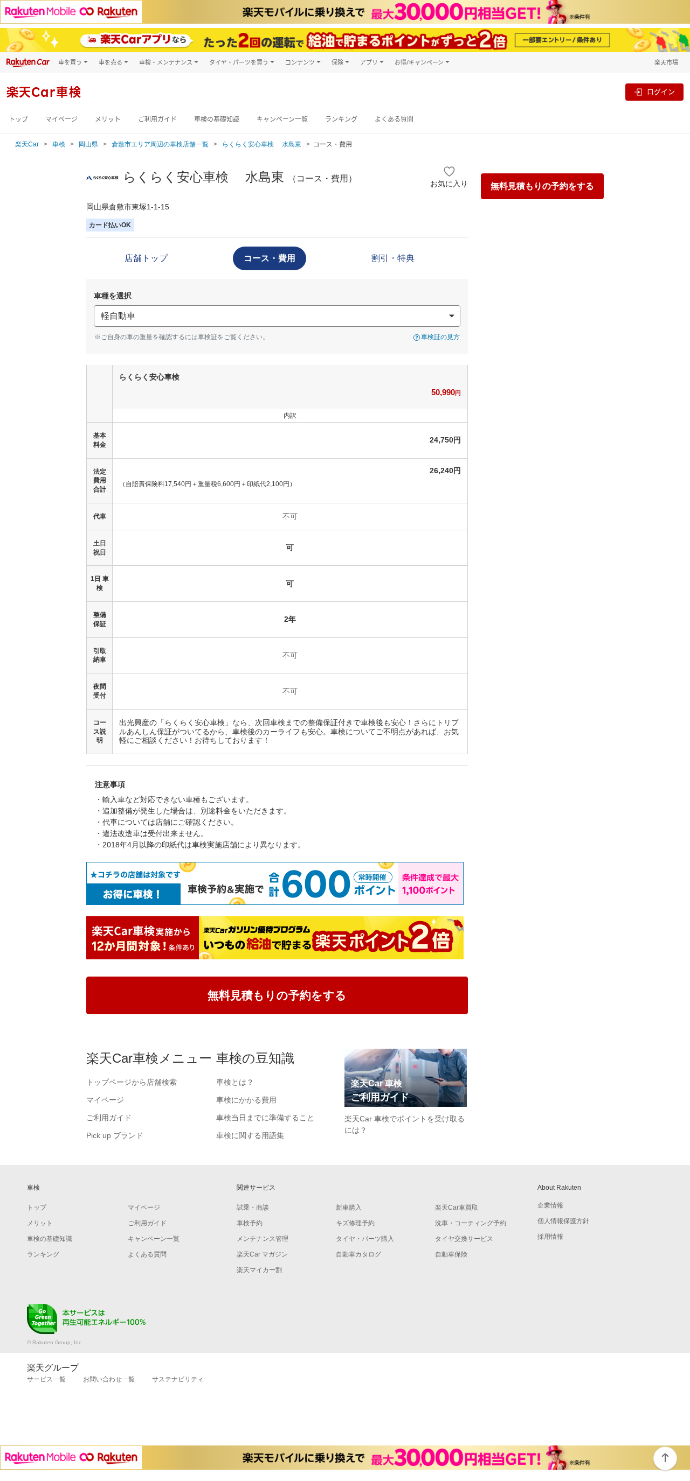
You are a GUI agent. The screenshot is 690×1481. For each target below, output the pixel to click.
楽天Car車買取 (456, 1207)
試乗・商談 (253, 1207)
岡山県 (88, 144)
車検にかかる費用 (246, 1100)
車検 (58, 144)
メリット (108, 119)
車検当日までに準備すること (265, 1117)
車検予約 (250, 1223)
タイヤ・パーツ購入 (365, 1239)
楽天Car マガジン (262, 1254)
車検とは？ (235, 1082)
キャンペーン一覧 (282, 119)
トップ (18, 119)
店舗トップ (146, 258)
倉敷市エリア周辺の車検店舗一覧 (160, 144)
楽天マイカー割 (259, 1270)
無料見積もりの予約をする (542, 186)
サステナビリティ (178, 1379)
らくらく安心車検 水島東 (261, 144)
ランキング (341, 119)
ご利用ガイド (157, 119)
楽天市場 (666, 62)
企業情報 (550, 1205)
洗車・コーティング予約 (470, 1223)
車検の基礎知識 (216, 119)
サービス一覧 (46, 1379)
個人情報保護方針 (563, 1221)
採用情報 (550, 1236)
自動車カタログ (358, 1254)
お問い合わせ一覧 (109, 1379)
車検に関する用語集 (250, 1135)
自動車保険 (451, 1254)
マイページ (61, 119)
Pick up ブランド (114, 1135)
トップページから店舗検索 (131, 1082)
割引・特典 (393, 258)
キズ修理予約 (355, 1223)
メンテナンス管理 (262, 1239)
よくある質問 (394, 119)
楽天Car (27, 144)
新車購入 (349, 1207)
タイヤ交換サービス (464, 1239)
